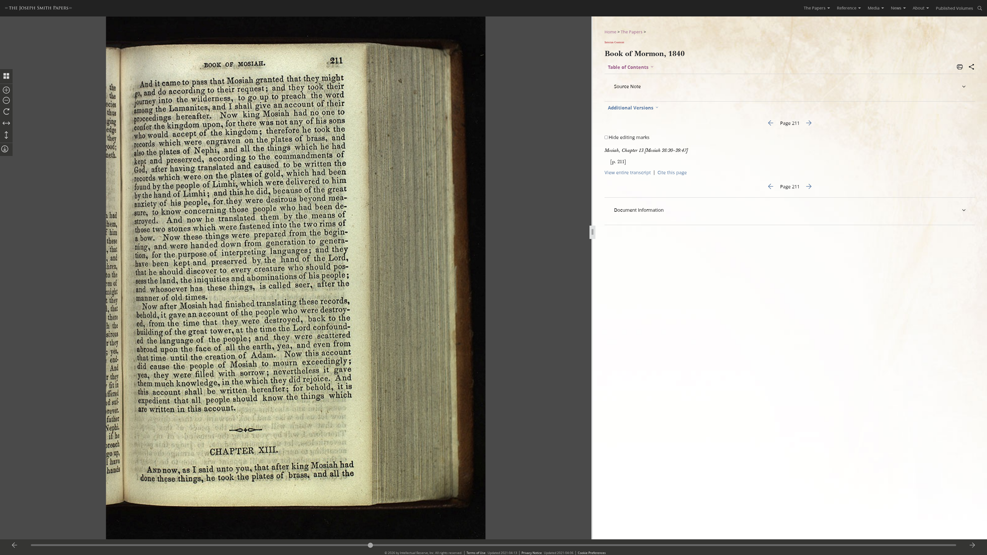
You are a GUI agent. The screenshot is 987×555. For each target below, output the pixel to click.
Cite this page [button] (672, 172)
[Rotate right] (6, 112)
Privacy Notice (532, 553)
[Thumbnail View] (6, 76)
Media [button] (874, 8)
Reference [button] (846, 8)
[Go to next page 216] (972, 545)
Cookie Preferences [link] (592, 553)
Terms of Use (476, 553)
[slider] (493, 545)
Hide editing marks (629, 137)
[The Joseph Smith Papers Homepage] (38, 9)
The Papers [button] (815, 8)
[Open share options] (971, 67)
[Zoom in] (6, 90)
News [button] (896, 8)
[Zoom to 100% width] (6, 123)
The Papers (632, 32)
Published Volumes (954, 8)
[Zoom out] (6, 101)
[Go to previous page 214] (15, 545)
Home (610, 32)
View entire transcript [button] (628, 172)
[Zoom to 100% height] (6, 135)
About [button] (919, 8)
